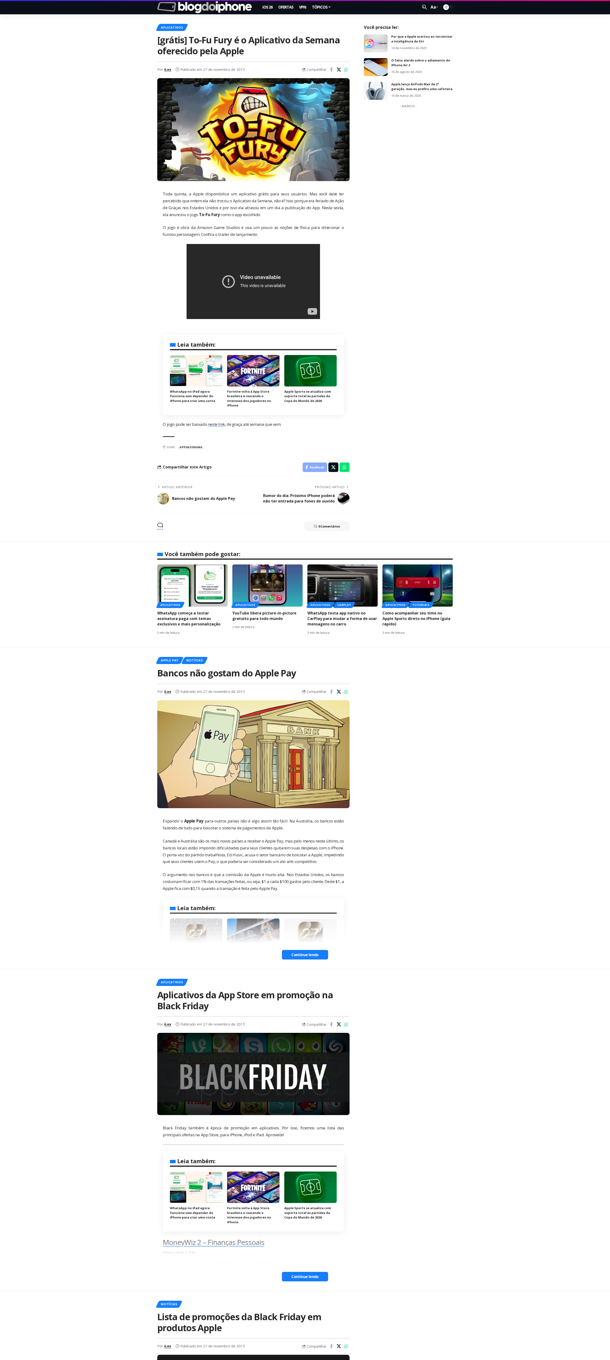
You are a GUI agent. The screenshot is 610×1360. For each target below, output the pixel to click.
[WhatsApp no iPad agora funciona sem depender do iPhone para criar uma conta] (196, 370)
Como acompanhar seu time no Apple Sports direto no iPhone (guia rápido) (416, 618)
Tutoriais (421, 605)
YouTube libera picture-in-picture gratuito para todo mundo (264, 615)
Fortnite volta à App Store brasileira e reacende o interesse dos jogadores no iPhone (249, 1215)
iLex (167, 69)
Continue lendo (305, 954)
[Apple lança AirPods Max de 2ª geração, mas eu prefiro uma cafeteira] (376, 91)
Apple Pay (169, 660)
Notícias (194, 660)
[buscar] (424, 7)
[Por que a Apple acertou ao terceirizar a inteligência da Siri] (376, 43)
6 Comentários (329, 526)
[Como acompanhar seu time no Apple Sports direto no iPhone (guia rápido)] (417, 585)
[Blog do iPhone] (206, 7)
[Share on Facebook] (331, 69)
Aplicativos (172, 27)
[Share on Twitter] (339, 69)
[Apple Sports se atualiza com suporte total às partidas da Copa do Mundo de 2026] (310, 370)
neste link (216, 424)
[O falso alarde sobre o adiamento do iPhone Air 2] (376, 67)
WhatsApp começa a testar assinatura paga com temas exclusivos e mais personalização (188, 618)
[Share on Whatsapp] (346, 69)
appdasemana (191, 447)
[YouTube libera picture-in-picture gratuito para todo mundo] (267, 585)
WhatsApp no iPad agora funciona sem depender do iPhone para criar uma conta (192, 396)
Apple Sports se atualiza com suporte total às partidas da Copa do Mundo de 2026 (307, 396)
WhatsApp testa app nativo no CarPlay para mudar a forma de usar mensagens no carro (342, 618)
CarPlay (344, 605)
